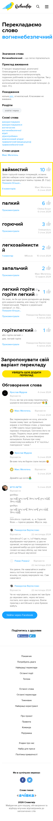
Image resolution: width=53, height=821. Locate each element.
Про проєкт (26, 716)
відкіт (5, 133)
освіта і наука (12, 110)
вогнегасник (8, 127)
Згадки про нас (26, 743)
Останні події (26, 673)
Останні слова (26, 689)
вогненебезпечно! (11, 130)
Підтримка (26, 733)
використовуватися (12, 124)
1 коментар (7, 255)
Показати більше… (11, 183)
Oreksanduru (44, 229)
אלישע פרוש (15, 487)
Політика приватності (26, 754)
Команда (26, 727)
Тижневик (26, 700)
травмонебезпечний (12, 144)
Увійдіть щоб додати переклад (26, 374)
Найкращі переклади (26, 667)
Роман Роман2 (22, 560)
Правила (26, 721)
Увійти (20, 614)
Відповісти (15, 396)
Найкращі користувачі (26, 706)
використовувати (11, 122)
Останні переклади (26, 694)
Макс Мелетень (10, 155)
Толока (26, 679)
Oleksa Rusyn (44, 208)
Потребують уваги (26, 661)
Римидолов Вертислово (38, 315)
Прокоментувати (10, 210)
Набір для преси (26, 748)
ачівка (26, 795)
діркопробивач (10, 136)
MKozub (29, 255)
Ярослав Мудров (18, 392)
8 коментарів (9, 188)
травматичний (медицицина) (16, 141)
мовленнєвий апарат (13, 139)
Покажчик (26, 656)
